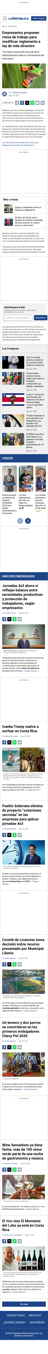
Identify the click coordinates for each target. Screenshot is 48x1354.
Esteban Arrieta (10, 613)
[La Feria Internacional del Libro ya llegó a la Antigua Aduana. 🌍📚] (26, 479)
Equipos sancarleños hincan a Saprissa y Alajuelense (28, 208)
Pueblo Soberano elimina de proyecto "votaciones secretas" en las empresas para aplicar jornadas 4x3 (22, 815)
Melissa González (11, 736)
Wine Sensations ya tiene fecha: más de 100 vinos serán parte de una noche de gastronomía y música (22, 1151)
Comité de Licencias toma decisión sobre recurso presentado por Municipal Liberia (23, 946)
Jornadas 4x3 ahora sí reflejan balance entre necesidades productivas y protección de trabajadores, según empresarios (22, 597)
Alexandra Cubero (20, 92)
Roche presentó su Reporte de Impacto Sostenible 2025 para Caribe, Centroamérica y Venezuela (9, 504)
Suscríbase (37, 1322)
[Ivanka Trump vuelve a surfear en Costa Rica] (23, 760)
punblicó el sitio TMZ (16, 790)
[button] (38, 18)
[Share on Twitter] (27, 103)
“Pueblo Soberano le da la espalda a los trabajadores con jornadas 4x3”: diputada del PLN (35, 420)
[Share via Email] (37, 103)
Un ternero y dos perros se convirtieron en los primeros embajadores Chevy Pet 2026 (21, 1029)
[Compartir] (43, 103)
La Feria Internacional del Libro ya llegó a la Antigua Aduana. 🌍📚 (26, 501)
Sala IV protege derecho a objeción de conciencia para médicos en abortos (35, 361)
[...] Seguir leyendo (30, 671)
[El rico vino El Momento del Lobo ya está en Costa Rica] (23, 1258)
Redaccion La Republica (13, 1235)
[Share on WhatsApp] (32, 103)
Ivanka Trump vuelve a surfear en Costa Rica (20, 728)
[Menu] (5, 18)
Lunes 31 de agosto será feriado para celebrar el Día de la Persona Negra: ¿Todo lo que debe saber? (35, 401)
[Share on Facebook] (22, 103)
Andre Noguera (10, 958)
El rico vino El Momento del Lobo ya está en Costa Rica (23, 1225)
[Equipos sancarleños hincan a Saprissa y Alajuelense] (8, 208)
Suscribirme (41, 318)
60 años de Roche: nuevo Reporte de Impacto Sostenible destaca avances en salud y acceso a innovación (29, 221)
